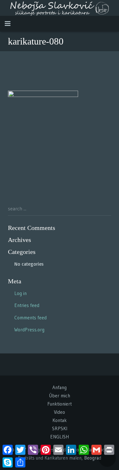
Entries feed (26, 305)
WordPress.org (29, 330)
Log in (20, 293)
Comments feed (30, 318)
